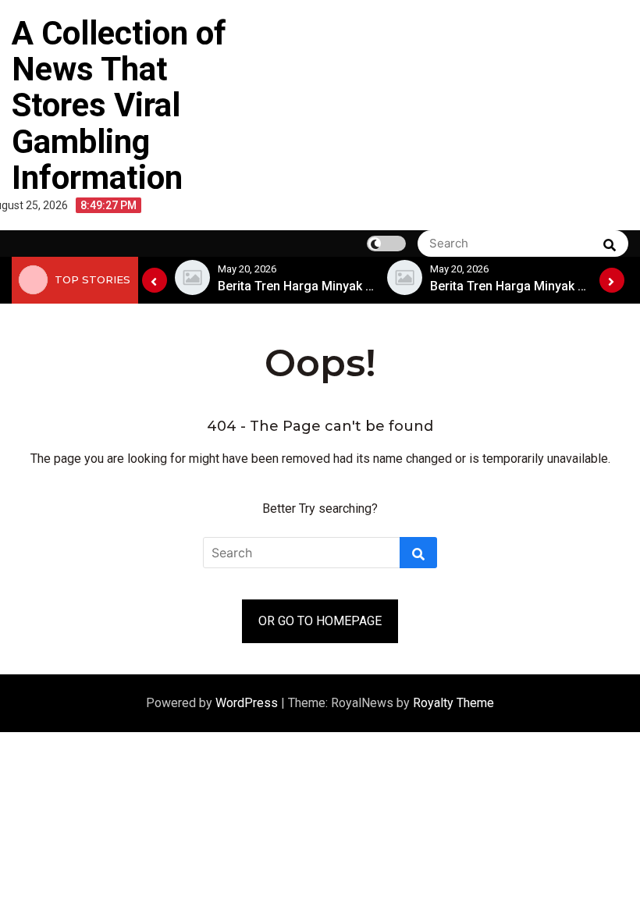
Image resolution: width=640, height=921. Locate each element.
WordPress (248, 702)
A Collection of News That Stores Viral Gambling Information (119, 105)
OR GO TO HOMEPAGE (320, 620)
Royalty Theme (453, 702)
